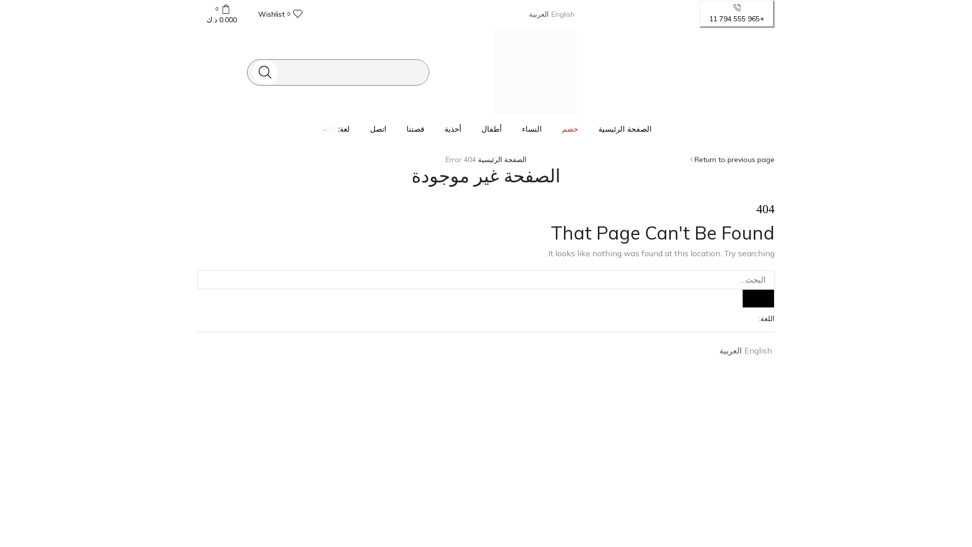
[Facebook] (765, 72)
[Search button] (265, 72)
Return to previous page (735, 159)
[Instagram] (749, 72)
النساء (532, 129)
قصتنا (415, 129)
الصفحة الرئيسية (625, 129)
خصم (570, 129)
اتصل (378, 129)
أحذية (452, 129)
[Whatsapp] (733, 72)
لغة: (343, 129)
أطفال (491, 129)
